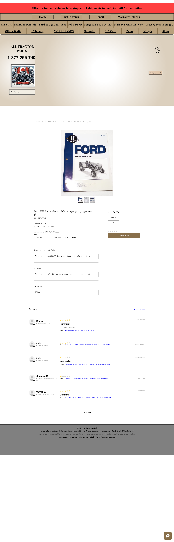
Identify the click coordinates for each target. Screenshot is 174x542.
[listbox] (155, 73)
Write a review (139, 310)
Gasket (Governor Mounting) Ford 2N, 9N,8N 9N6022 (79, 330)
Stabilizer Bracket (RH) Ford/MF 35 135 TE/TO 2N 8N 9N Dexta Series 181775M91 (87, 344)
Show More (87, 412)
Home (36, 121)
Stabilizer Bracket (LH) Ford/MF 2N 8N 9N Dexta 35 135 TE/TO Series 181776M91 (87, 364)
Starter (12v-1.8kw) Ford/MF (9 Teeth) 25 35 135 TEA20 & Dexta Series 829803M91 (88, 397)
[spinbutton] (113, 222)
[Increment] (116, 222)
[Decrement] (110, 222)
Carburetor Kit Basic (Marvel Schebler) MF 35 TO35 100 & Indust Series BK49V (86, 378)
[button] (6, 24)
